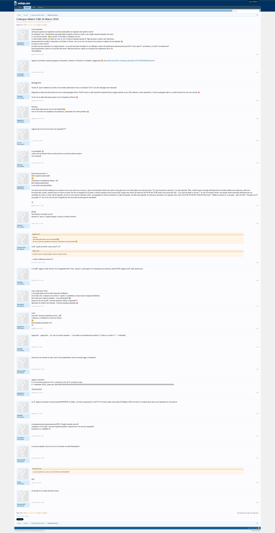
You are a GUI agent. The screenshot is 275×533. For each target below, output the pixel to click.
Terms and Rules (255, 530)
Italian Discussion (28, 22)
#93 (258, 347)
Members (40, 7)
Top (256, 528)
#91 (258, 306)
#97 (258, 436)
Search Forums (20, 10)
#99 (258, 482)
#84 (258, 118)
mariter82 (20, 74)
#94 (258, 369)
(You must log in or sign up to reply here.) (248, 513)
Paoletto (20, 96)
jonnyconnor (21, 247)
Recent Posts (30, 10)
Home (20, 7)
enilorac (20, 165)
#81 (258, 54)
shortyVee (20, 304)
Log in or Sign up (253, 1)
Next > (45, 25)
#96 (258, 413)
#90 (258, 280)
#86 (258, 163)
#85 (258, 140)
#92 (258, 328)
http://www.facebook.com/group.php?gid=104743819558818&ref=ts (129, 61)
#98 (258, 458)
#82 (258, 72)
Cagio (19, 482)
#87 (258, 205)
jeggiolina (20, 43)
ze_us (19, 142)
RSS (259, 528)
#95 (258, 392)
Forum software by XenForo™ (30, 530)
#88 (258, 223)
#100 (257, 502)
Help (249, 528)
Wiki (34, 7)
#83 (258, 100)
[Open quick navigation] (257, 15)
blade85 (41, 22)
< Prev (25, 25)
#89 (258, 262)
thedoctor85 (21, 371)
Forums (27, 7)
